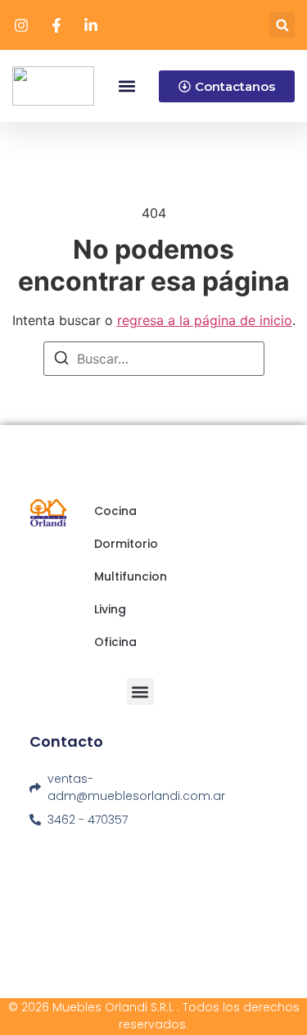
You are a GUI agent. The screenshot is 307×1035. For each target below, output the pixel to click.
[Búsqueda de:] (153, 358)
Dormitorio (126, 544)
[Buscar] (61, 360)
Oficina (115, 642)
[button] (282, 25)
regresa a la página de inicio (204, 320)
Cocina (115, 511)
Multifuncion (130, 576)
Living (110, 609)
